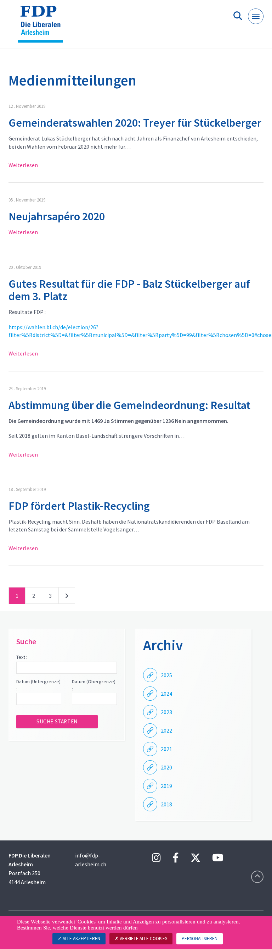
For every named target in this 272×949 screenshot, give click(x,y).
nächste (67, 597)
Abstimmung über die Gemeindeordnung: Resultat (129, 405)
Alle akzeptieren (81, 939)
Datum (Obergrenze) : (93, 685)
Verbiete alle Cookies (143, 939)
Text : (21, 657)
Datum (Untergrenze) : (38, 685)
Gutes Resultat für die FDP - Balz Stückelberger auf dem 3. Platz (129, 290)
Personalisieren (199, 939)
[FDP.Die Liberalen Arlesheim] (43, 27)
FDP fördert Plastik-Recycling (79, 506)
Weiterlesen (23, 165)
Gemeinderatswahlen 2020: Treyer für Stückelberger (134, 123)
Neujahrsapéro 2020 (56, 216)
